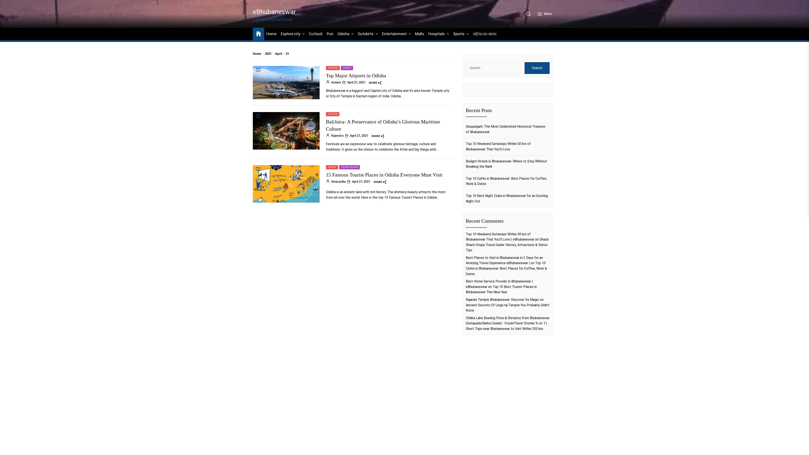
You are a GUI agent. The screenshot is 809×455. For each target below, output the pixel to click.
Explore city (290, 34)
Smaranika (338, 181)
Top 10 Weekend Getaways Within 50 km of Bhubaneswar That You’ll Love (498, 146)
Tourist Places (349, 167)
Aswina (336, 82)
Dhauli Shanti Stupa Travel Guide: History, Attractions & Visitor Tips (507, 244)
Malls (419, 34)
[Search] (528, 14)
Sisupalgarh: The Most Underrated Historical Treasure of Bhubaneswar (505, 129)
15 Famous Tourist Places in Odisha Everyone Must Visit (384, 175)
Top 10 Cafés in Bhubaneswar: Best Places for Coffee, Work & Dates (506, 181)
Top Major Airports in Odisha (356, 75)
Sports (459, 34)
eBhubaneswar (274, 12)
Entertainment (394, 34)
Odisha (343, 34)
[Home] (258, 33)
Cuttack (316, 34)
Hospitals (436, 34)
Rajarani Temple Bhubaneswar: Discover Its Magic (502, 300)
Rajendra (337, 135)
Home (271, 34)
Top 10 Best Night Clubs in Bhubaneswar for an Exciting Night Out (507, 198)
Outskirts (366, 34)
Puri (330, 34)
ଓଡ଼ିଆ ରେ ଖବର (485, 34)
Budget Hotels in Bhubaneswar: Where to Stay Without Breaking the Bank (506, 164)
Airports (333, 68)
